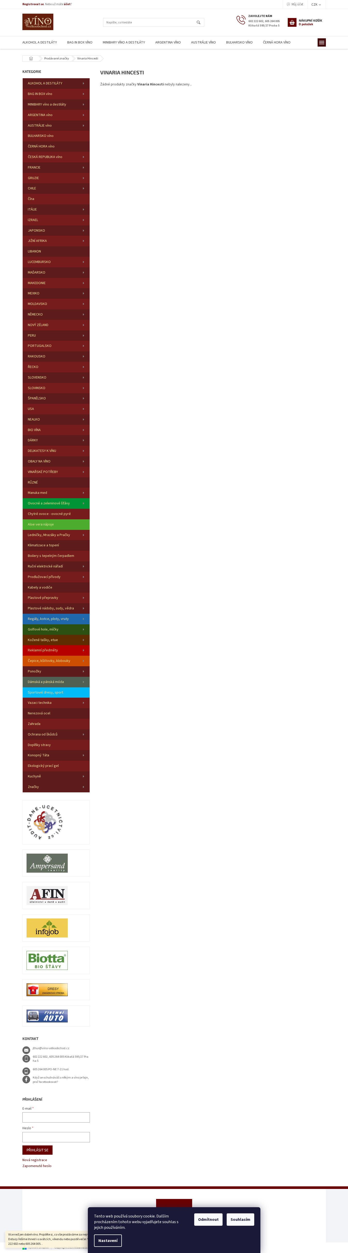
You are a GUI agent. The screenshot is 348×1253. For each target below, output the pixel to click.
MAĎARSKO (36, 272)
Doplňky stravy (39, 745)
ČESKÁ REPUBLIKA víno (45, 157)
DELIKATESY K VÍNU (42, 450)
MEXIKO (33, 293)
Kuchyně (34, 776)
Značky (33, 787)
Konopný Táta (38, 755)
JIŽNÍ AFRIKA (37, 240)
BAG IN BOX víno (40, 94)
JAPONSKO (36, 230)
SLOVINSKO (36, 388)
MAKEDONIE (37, 283)
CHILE (32, 188)
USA (31, 408)
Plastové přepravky (43, 597)
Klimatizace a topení (43, 545)
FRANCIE (34, 167)
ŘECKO (33, 367)
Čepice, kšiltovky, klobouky (49, 660)
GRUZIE (33, 178)
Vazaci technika (40, 702)
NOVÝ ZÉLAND (38, 325)
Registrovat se (33, 4)
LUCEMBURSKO (39, 262)
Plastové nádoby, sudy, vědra (51, 608)
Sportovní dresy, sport (45, 692)
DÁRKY (33, 440)
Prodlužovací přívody (44, 577)
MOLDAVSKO (37, 303)
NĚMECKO (35, 314)
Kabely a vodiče (40, 587)
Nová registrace (34, 1160)
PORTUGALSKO (40, 345)
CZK (314, 4)
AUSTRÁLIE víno (40, 125)
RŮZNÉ (33, 482)
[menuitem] (39, 42)
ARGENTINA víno (40, 115)
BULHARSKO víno (41, 135)
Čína (31, 198)
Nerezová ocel (39, 713)
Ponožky (34, 671)
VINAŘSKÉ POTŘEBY (43, 472)
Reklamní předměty (43, 650)
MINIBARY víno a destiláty (47, 104)
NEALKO (34, 419)
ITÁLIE (32, 209)
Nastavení (107, 1240)
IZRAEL (33, 220)
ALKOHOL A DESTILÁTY (45, 83)
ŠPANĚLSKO (37, 398)
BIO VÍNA (34, 430)
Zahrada (34, 723)
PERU (32, 335)
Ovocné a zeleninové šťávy (49, 503)
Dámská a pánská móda (46, 682)
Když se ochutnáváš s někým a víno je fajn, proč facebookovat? (61, 1079)
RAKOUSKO (36, 356)
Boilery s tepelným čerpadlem (51, 555)
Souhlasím (240, 1219)
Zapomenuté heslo (37, 1166)
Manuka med (37, 492)
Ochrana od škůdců (42, 734)
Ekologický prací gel (43, 765)
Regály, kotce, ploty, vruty (48, 618)
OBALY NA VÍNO (39, 461)
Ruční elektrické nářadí (45, 566)
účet (67, 4)
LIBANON (34, 251)
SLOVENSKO (37, 377)
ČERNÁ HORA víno (41, 146)
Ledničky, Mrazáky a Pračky (49, 535)
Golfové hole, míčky (43, 629)
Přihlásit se (37, 1150)
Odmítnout (208, 1219)
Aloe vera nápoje (41, 524)
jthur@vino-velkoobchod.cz (51, 1048)
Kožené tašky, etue (43, 640)
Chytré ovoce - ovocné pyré (49, 513)
